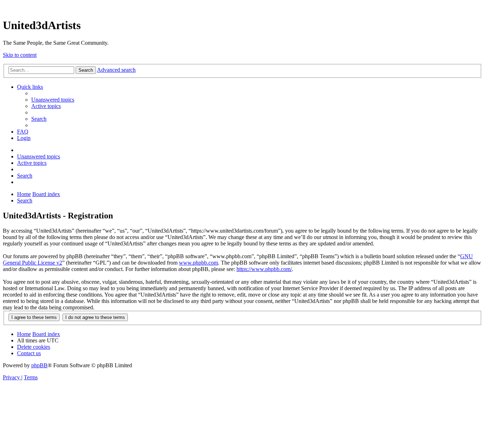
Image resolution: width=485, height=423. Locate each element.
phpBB (39, 365)
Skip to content (20, 55)
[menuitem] (52, 100)
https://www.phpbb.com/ (264, 269)
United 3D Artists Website (242, 7)
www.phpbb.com (198, 263)
